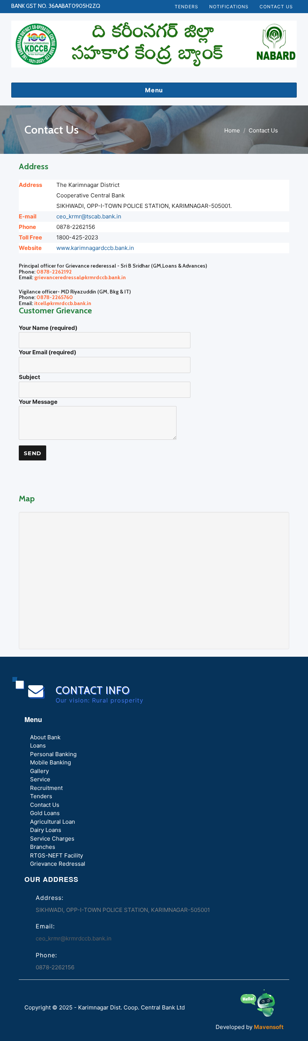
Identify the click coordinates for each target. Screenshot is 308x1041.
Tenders (186, 6)
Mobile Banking (50, 762)
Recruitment (46, 787)
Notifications (229, 6)
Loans (38, 745)
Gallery (39, 771)
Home (232, 130)
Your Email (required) (47, 352)
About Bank (45, 737)
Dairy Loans (45, 830)
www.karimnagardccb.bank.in (95, 247)
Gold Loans (45, 813)
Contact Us (276, 6)
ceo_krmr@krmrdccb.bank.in (74, 938)
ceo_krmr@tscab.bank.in (88, 216)
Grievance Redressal (57, 864)
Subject (29, 377)
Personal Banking (53, 754)
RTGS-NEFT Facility (56, 855)
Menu (154, 90)
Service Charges (52, 838)
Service (40, 779)
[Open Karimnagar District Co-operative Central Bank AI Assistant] (266, 1005)
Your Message (38, 401)
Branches (42, 847)
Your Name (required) (48, 327)
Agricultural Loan (52, 821)
